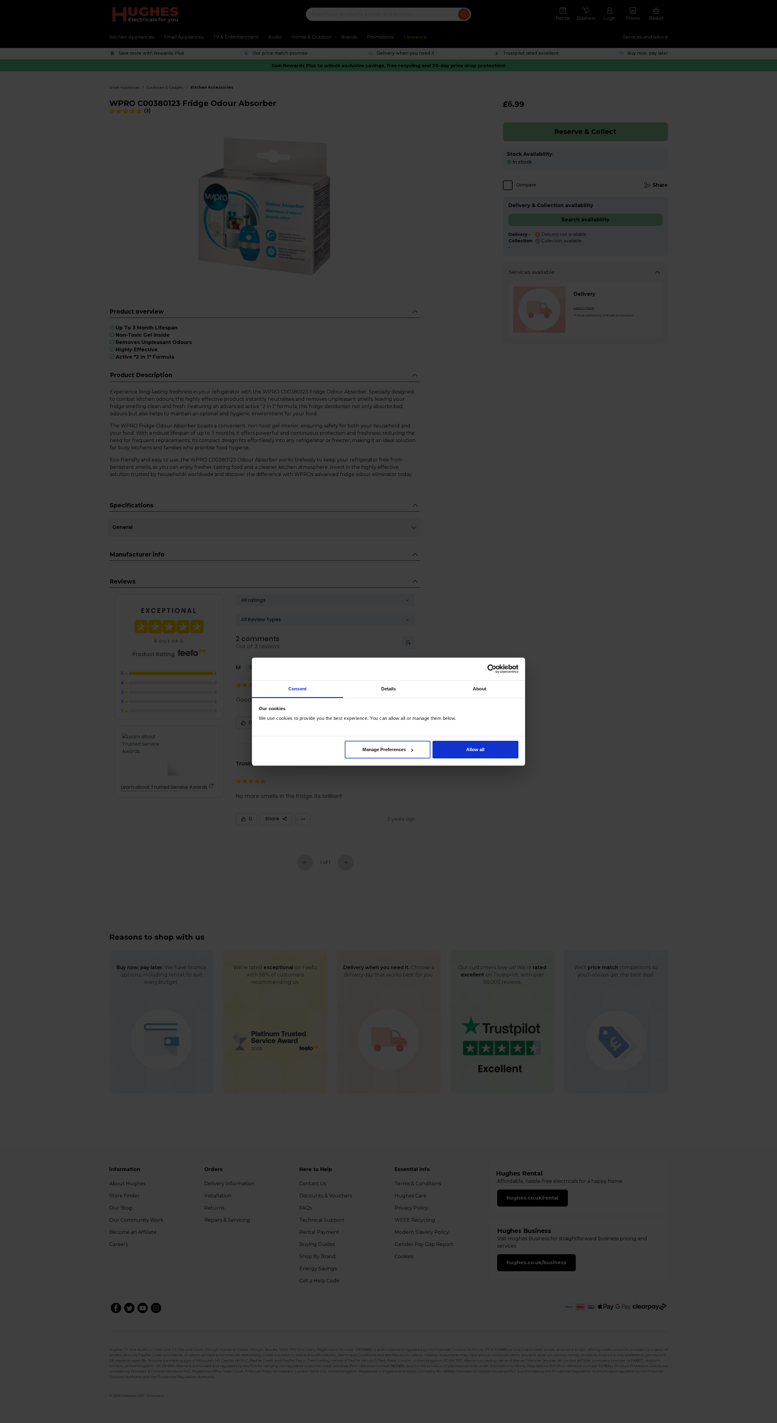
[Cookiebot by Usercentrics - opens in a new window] (491, 668)
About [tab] (479, 688)
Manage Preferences (384, 749)
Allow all (475, 749)
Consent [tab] (297, 688)
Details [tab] (388, 688)
